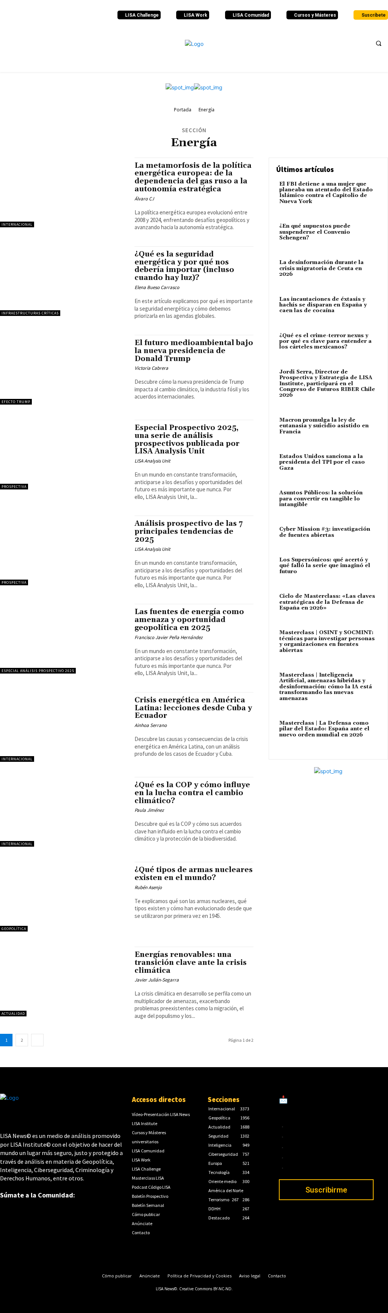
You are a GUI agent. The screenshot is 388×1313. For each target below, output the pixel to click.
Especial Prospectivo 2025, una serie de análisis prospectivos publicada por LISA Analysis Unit (187, 439)
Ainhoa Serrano (151, 725)
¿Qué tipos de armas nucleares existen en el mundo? (194, 873)
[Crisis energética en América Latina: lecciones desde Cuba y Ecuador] (63, 727)
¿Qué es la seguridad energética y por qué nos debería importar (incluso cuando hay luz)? (184, 266)
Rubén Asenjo (148, 887)
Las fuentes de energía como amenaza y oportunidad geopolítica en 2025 (189, 619)
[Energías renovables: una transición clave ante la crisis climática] (63, 981)
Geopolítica (14, 928)
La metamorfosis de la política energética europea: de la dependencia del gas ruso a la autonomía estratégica (193, 177)
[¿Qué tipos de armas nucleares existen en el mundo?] (63, 897)
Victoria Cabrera (151, 368)
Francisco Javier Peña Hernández (169, 637)
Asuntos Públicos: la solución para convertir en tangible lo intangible (321, 498)
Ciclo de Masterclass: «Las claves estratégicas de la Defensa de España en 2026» (327, 602)
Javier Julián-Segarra (157, 980)
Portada (182, 109)
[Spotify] (76, 15)
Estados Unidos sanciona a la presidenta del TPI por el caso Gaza (322, 462)
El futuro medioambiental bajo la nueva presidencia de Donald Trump (194, 350)
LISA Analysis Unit (152, 461)
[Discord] (66, 15)
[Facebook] (5, 15)
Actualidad (13, 1013)
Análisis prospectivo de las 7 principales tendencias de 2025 (189, 531)
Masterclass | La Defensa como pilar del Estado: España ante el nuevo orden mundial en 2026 (324, 729)
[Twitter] (15, 15)
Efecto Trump (16, 401)
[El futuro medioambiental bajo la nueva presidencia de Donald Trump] (63, 370)
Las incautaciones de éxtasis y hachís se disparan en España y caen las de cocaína (323, 305)
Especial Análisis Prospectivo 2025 (38, 670)
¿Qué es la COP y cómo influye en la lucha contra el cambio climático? (192, 792)
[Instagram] (46, 15)
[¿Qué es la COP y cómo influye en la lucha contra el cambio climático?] (63, 812)
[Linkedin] (25, 15)
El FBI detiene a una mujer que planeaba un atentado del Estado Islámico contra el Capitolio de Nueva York (326, 193)
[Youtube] (36, 15)
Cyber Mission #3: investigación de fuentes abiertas (324, 532)
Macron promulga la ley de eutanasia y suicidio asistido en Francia (324, 426)
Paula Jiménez (149, 810)
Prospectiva (14, 486)
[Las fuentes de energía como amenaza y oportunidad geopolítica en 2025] (63, 639)
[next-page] (37, 1040)
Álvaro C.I (144, 198)
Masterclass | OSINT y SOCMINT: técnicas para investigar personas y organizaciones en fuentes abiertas (327, 641)
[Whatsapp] (87, 15)
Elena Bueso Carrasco (157, 287)
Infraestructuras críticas (30, 313)
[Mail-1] (97, 15)
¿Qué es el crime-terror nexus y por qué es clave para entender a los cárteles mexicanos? (325, 341)
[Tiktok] (56, 15)
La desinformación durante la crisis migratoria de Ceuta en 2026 (321, 268)
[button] (378, 43)
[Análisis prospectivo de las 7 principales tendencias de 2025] (63, 550)
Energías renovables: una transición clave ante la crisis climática (191, 962)
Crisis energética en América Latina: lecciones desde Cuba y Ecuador (193, 708)
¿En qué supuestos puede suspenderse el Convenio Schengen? (314, 232)
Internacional (17, 224)
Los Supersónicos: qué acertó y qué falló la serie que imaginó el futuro (324, 565)
